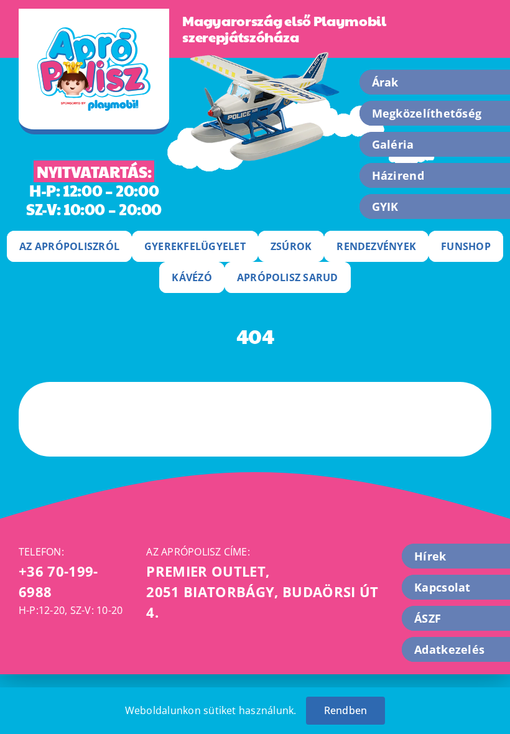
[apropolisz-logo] (94, 32)
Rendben (346, 710)
